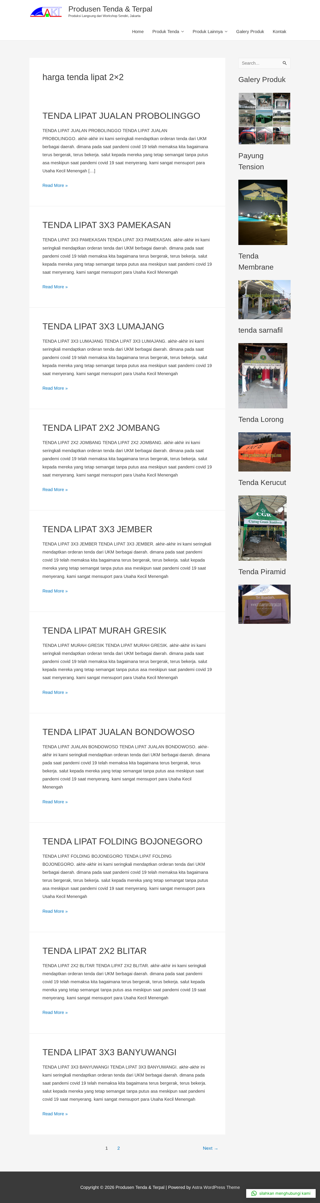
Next (210, 1148)
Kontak (279, 31)
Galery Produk (250, 31)
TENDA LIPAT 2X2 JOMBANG (101, 428)
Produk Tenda (165, 31)
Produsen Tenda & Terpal (110, 9)
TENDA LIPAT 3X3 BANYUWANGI (109, 1052)
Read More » (55, 184)
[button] (281, 1193)
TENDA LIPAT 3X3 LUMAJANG (103, 326)
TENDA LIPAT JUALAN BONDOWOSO (118, 732)
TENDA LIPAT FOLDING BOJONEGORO (122, 841)
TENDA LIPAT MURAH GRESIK (104, 630)
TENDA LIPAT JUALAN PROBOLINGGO (121, 116)
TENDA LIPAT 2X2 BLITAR (94, 951)
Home (138, 31)
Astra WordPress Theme (216, 1187)
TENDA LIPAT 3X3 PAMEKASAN (106, 225)
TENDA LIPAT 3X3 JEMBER (97, 529)
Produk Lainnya (208, 31)
